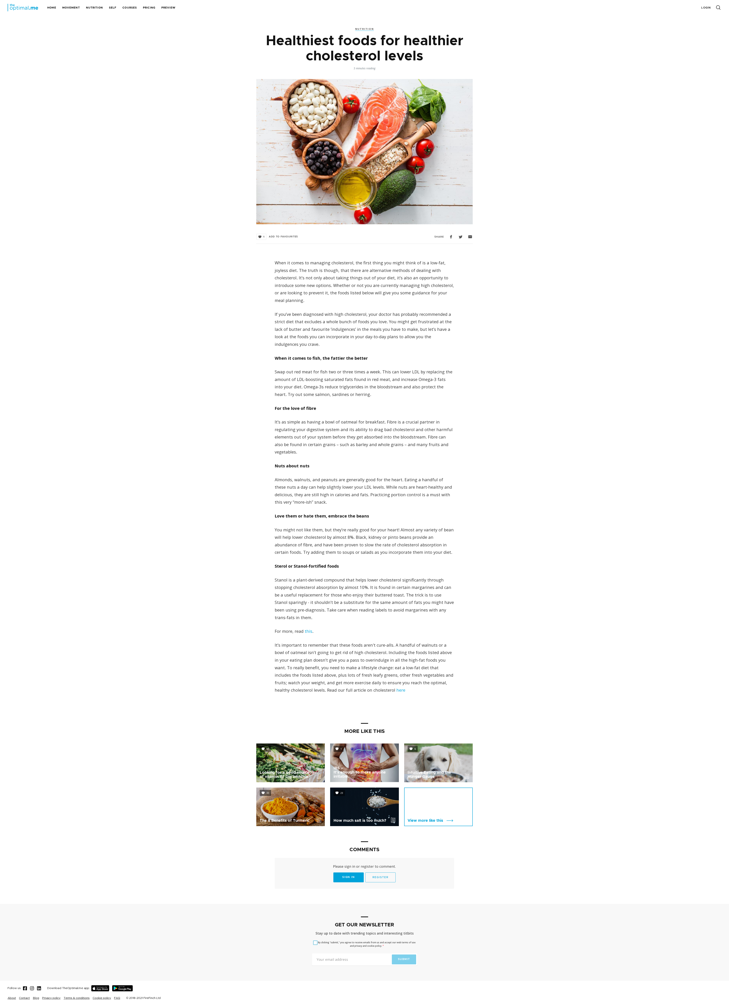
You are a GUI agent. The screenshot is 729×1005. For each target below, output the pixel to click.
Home (51, 7)
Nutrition (94, 7)
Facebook (451, 237)
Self (112, 7)
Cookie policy (102, 998)
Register (380, 877)
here (400, 690)
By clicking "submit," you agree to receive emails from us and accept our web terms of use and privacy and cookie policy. (367, 944)
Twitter (460, 237)
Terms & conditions (77, 998)
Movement (71, 7)
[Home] (23, 7)
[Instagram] (32, 988)
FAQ (117, 998)
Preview (168, 7)
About (12, 998)
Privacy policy (51, 998)
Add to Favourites (283, 236)
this (308, 631)
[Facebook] (25, 988)
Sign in (348, 877)
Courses (129, 7)
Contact (24, 998)
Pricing (149, 7)
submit (404, 959)
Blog (36, 998)
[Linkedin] (39, 988)
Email (470, 237)
